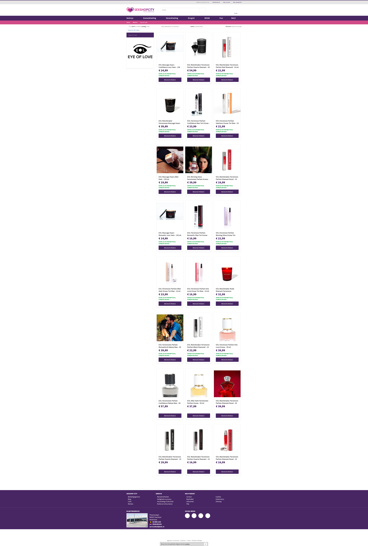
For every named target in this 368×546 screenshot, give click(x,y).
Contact (189, 497)
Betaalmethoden (163, 497)
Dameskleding (149, 18)
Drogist (191, 18)
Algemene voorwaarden (173, 540)
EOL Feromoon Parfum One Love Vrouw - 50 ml (226, 346)
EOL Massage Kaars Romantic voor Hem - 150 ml (170, 234)
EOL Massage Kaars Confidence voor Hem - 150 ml (169, 66)
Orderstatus (220, 499)
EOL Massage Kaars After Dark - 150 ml (169, 178)
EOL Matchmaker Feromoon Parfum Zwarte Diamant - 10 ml (170, 458)
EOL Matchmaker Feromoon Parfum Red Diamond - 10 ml (227, 66)
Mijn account (226, 2)
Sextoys (130, 18)
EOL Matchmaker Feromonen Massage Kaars (169, 122)
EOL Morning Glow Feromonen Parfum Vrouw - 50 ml (198, 178)
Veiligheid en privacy (164, 499)
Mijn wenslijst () (237, 2)
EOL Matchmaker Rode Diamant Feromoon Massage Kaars (225, 290)
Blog (129, 499)
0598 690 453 (157, 524)
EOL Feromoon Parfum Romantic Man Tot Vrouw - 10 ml (197, 234)
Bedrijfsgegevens (134, 497)
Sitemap (219, 501)
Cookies (218, 497)
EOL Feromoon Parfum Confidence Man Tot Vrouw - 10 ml (198, 122)
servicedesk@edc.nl (157, 527)
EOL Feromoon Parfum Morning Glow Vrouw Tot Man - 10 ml (225, 234)
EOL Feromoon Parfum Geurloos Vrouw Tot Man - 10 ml (227, 122)
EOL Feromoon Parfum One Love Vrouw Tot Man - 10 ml (198, 290)
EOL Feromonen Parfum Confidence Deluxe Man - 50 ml (169, 402)
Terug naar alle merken (133, 30)
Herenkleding (172, 18)
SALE (233, 18)
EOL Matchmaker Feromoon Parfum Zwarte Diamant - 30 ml (198, 66)
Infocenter (190, 501)
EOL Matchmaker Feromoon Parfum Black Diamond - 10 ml (198, 346)
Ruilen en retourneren (164, 504)
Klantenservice (216, 2)
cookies (187, 544)
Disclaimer (183, 540)
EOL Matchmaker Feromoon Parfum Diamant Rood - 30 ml (227, 402)
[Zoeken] (202, 10)
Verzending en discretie (165, 501)
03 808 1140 (156, 522)
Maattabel (190, 499)
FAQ (187, 504)
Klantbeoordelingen (197, 540)
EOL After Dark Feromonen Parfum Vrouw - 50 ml (197, 402)
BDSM (207, 18)
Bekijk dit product (170, 80)
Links (129, 501)
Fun (221, 18)
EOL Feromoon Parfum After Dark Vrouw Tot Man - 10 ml (170, 290)
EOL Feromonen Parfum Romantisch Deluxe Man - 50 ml (170, 346)
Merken (130, 504)
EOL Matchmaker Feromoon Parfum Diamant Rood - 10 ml (227, 178)
